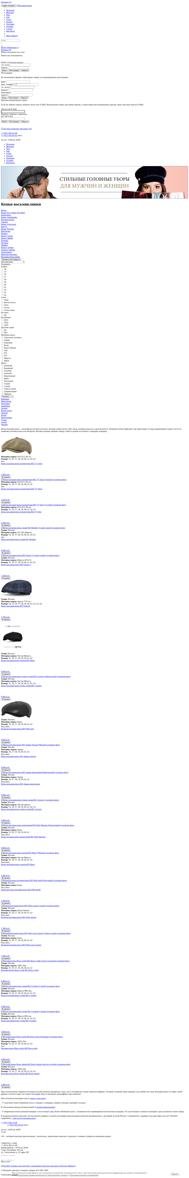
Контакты (10, 31)
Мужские (10, 10)
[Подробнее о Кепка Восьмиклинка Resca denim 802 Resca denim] (35, 1064)
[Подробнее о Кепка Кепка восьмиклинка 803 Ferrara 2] (30, 555)
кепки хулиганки (37, 1098)
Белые (3, 415)
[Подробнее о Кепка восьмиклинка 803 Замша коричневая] (34, 772)
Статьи (9, 29)
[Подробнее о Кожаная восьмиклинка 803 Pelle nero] (16, 717)
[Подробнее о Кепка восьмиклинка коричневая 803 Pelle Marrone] (37, 825)
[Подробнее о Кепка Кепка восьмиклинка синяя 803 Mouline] (33, 528)
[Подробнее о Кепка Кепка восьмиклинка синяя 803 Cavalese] (30, 986)
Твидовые (5, 404)
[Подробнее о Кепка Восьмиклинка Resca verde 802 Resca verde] (35, 961)
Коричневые (6, 417)
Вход (4, 98)
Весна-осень (6, 411)
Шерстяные (6, 401)
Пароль (4, 68)
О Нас (9, 153)
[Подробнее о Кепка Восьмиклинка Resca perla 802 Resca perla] (32, 1037)
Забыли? (24, 70)
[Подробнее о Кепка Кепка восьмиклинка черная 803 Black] (30, 853)
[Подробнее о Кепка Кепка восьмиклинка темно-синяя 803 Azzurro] (35, 676)
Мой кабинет (12, 36)
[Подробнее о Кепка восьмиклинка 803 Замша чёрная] (30, 745)
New (8, 15)
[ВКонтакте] (1, 58)
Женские (10, 12)
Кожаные (5, 399)
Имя (3, 82)
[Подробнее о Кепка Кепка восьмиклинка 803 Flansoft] (16, 597)
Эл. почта (5, 65)
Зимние (4, 413)
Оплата (9, 22)
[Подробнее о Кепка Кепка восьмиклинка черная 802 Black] (12, 651)
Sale (8, 17)
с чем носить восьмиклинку (24, 1118)
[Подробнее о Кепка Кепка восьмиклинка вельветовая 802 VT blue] (33, 505)
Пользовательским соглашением (84, 1175)
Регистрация (14, 70)
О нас (8, 19)
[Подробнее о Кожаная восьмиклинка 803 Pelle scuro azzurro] (35, 933)
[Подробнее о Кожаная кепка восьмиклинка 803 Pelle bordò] (34, 880)
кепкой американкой (45, 1107)
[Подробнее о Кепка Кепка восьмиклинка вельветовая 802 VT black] (33, 479)
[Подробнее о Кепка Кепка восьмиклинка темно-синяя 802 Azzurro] (30, 800)
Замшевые (5, 406)
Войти (4, 47)
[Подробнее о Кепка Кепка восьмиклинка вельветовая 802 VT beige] (16, 454)
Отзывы (9, 26)
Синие (4, 422)
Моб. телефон (7, 84)
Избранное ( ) (13, 47)
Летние (4, 408)
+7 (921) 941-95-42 (9, 135)
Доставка (10, 24)
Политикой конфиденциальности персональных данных (43, 1175)
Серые (4, 420)
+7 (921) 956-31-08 (9, 133)
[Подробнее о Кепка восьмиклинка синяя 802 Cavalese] (30, 1011)
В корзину (6, 477)
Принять (175, 1174)
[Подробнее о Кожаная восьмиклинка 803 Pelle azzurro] (30, 906)
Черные (4, 424)
